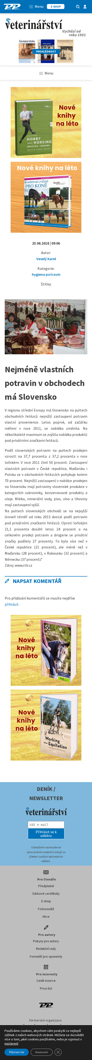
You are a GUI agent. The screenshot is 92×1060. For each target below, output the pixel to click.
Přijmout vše (16, 1052)
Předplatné (46, 886)
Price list (46, 988)
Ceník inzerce (46, 980)
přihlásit (12, 604)
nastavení (11, 1043)
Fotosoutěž (46, 909)
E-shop (46, 901)
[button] (46, 833)
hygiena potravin (46, 274)
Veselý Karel (46, 258)
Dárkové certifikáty (46, 893)
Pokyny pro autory (46, 941)
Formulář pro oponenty (46, 956)
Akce (46, 916)
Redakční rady (46, 948)
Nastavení (41, 1052)
